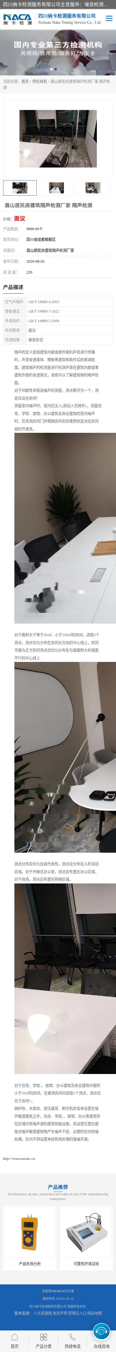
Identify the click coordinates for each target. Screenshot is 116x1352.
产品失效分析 (30, 1264)
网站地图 (94, 1313)
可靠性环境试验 (86, 1264)
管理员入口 (77, 1313)
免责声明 (60, 1313)
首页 (25, 81)
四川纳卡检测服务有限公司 (47, 1306)
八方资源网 (43, 1313)
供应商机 (39, 81)
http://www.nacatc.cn (19, 1158)
